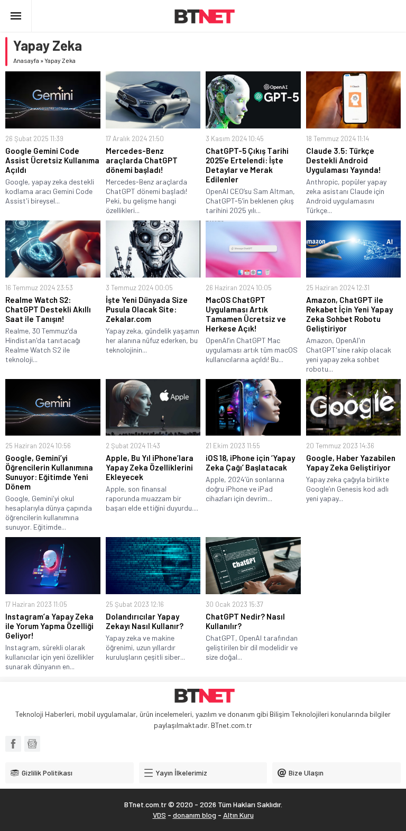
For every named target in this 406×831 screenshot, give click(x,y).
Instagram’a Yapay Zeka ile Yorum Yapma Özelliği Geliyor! (49, 626)
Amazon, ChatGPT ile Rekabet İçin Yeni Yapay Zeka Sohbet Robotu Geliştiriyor (349, 314)
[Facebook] (13, 744)
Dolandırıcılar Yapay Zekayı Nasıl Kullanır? (144, 621)
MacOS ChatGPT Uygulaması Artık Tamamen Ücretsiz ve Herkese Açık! (246, 314)
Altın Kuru (238, 814)
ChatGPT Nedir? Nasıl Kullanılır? (245, 621)
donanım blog (194, 814)
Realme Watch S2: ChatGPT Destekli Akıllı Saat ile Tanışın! (48, 309)
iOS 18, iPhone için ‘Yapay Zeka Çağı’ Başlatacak (250, 462)
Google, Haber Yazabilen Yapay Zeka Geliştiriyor (350, 462)
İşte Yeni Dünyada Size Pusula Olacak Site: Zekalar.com (147, 309)
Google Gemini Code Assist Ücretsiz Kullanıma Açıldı (52, 160)
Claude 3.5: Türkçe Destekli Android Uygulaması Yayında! (343, 160)
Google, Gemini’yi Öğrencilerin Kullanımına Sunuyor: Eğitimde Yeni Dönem (49, 472)
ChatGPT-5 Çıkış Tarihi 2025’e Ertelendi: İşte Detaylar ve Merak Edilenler (247, 165)
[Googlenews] (32, 744)
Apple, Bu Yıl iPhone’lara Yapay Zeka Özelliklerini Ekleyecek (149, 467)
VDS (159, 814)
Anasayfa (26, 60)
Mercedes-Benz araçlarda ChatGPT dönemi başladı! (142, 160)
